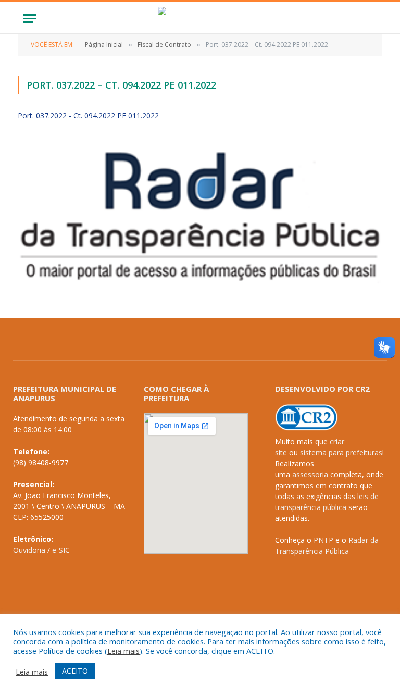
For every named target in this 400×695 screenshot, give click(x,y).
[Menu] (29, 18)
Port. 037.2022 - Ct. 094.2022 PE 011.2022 (88, 115)
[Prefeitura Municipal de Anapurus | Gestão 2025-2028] (200, 18)
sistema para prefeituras (341, 452)
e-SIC (61, 550)
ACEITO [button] (75, 671)
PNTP (323, 540)
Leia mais (123, 650)
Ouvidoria (29, 550)
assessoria (310, 474)
